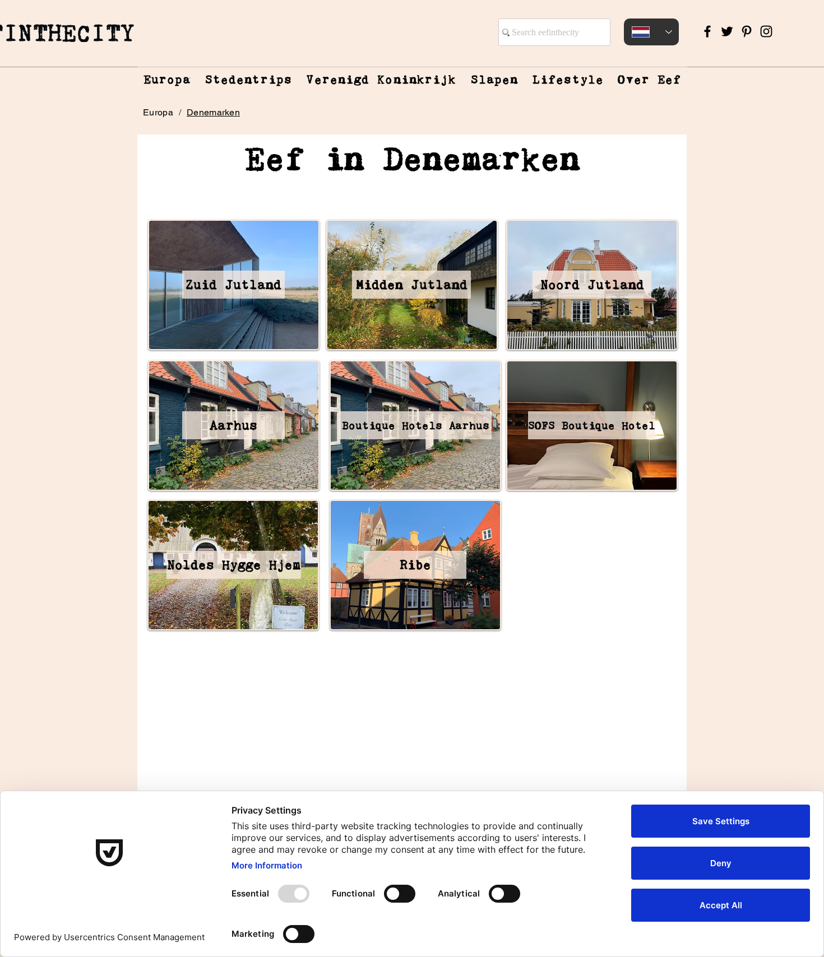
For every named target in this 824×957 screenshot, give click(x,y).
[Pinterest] (746, 31)
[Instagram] (766, 31)
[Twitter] (727, 31)
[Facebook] (707, 31)
